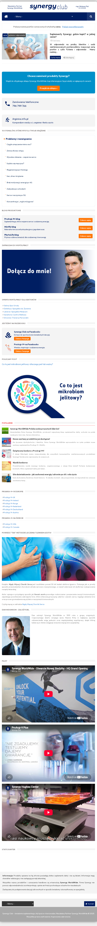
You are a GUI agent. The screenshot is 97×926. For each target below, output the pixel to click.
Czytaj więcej (55, 57)
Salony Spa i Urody (11, 305)
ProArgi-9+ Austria (11, 512)
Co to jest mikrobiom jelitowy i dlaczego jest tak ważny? (27, 364)
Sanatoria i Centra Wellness (15, 315)
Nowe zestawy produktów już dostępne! (31, 439)
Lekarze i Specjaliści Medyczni (15, 312)
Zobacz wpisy (85, 220)
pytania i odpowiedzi (17, 35)
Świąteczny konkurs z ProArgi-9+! (28, 451)
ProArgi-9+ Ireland (11, 500)
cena (5, 35)
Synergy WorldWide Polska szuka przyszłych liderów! (34, 429)
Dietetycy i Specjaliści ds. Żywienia (17, 308)
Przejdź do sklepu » (48, 88)
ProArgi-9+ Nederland (12, 506)
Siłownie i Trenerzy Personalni (16, 318)
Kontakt (91, 904)
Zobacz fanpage (22, 339)
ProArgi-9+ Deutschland (13, 509)
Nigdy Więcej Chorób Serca (33, 604)
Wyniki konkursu (20, 462)
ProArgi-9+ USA (10, 524)
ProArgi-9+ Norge (11, 503)
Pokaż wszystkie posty (73, 26)
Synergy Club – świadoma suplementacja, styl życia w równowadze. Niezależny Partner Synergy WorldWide (45, 913)
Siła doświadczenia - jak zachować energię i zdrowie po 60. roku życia (45, 474)
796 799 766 (19, 105)
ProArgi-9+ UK (9, 497)
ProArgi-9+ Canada (11, 527)
